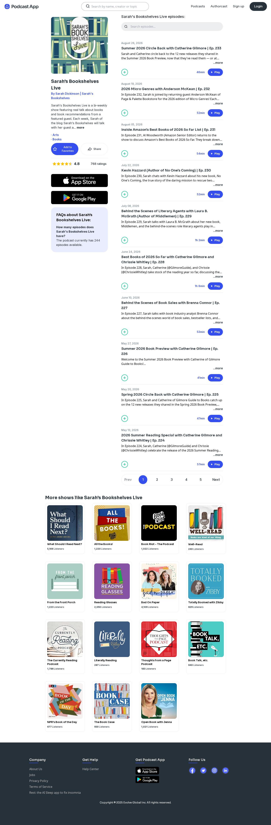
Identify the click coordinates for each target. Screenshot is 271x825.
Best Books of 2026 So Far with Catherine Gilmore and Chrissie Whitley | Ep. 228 (167, 259)
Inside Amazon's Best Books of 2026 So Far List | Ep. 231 (168, 130)
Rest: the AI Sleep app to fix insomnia (55, 793)
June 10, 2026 (130, 297)
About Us (35, 769)
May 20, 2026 (130, 389)
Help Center (90, 769)
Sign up (238, 6)
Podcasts (198, 6)
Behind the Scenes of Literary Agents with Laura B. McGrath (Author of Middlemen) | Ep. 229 (164, 213)
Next (216, 479)
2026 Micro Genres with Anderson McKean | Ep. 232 (165, 89)
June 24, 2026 (130, 251)
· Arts (55, 135)
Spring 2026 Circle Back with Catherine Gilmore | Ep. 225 (170, 395)
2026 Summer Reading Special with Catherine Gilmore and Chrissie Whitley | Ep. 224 (171, 437)
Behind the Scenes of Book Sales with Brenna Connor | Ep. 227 (170, 305)
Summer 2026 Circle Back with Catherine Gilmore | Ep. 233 (171, 48)
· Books (56, 139)
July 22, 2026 (130, 165)
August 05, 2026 (131, 124)
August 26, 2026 (132, 43)
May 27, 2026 (130, 343)
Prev (128, 479)
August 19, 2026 (131, 83)
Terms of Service (40, 787)
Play (217, 72)
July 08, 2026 (130, 205)
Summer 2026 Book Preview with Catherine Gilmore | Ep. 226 (169, 351)
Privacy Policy (38, 781)
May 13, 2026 (129, 430)
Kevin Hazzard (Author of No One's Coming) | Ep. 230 (166, 170)
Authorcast (219, 6)
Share (97, 148)
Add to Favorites (68, 149)
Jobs (32, 775)
